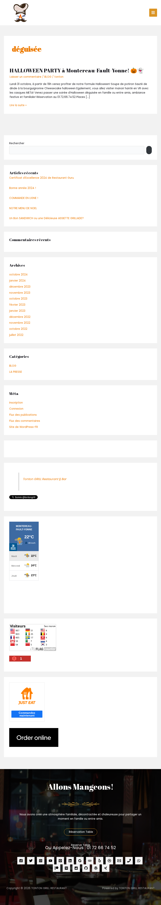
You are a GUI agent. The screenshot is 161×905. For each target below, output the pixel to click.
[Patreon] (56, 868)
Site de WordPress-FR (23, 427)
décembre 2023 (19, 287)
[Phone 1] (129, 860)
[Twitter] (31, 860)
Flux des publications (23, 415)
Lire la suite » (18, 105)
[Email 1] (119, 860)
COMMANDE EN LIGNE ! (23, 198)
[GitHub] (86, 868)
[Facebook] (21, 860)
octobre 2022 (18, 329)
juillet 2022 (16, 335)
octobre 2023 (18, 299)
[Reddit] (76, 868)
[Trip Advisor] (89, 860)
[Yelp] (99, 860)
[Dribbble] (109, 860)
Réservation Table (80, 832)
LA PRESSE (15, 372)
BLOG (47, 77)
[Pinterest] (60, 860)
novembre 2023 (19, 293)
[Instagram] (40, 860)
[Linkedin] (70, 860)
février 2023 (17, 305)
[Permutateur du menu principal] (153, 13)
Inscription (16, 403)
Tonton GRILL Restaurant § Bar (44, 479)
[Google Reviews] (80, 860)
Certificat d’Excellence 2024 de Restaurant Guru (41, 178)
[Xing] (105, 868)
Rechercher (16, 143)
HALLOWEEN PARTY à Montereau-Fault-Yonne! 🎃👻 (77, 70)
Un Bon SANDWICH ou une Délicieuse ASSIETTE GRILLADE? (46, 218)
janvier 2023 (17, 311)
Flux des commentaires (24, 421)
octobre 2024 (18, 274)
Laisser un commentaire (25, 77)
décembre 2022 (19, 317)
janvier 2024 (17, 281)
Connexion (16, 409)
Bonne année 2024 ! (22, 188)
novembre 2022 (19, 323)
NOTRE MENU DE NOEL (23, 208)
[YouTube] (50, 860)
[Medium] (66, 868)
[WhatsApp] (139, 860)
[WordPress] (96, 868)
